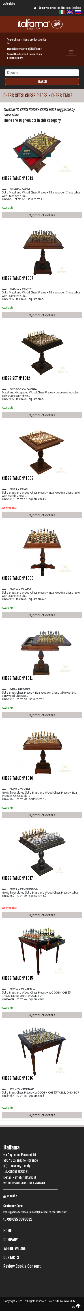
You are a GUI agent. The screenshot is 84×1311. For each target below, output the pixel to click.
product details (43, 215)
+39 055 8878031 (19, 1219)
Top (73, 1306)
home (7, 1230)
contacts (11, 1257)
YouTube (10, 3)
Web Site (54, 1301)
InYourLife (69, 1301)
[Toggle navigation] (71, 52)
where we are (14, 1248)
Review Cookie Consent (22, 1266)
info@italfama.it (25, 1177)
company (10, 1239)
